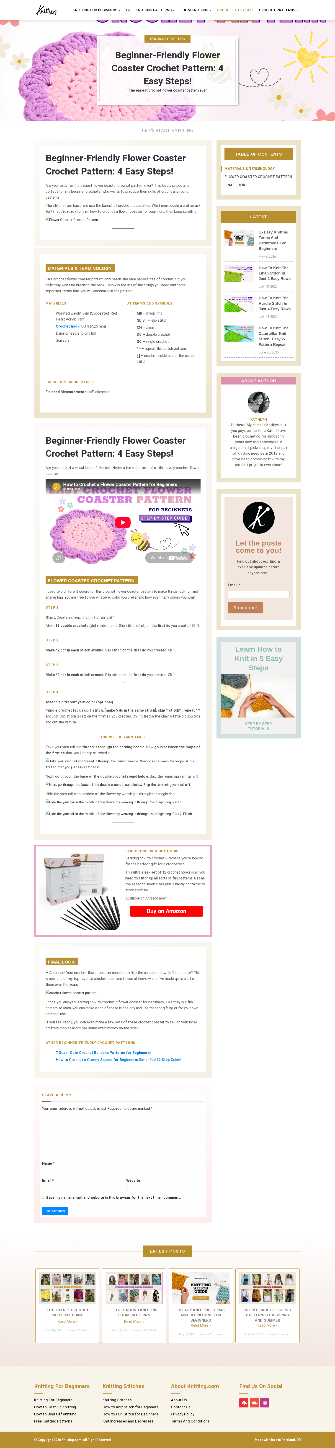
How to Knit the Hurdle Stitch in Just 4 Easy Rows (275, 303)
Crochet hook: (68, 326)
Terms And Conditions (190, 1421)
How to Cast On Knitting (55, 1407)
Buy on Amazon (166, 911)
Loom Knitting (194, 10)
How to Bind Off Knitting (55, 1414)
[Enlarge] (194, 222)
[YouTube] (254, 1402)
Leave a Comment (78, 1330)
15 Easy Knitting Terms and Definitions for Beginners (201, 1315)
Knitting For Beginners (95, 10)
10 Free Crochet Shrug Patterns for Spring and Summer (267, 1315)
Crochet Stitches (235, 10)
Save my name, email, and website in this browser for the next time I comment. (113, 1197)
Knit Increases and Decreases (128, 1421)
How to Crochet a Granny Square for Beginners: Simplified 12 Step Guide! (118, 1060)
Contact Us (181, 1407)
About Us (179, 1400)
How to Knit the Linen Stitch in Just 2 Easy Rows (275, 273)
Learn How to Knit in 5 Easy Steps (258, 658)
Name (48, 1163)
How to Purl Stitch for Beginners (130, 1414)
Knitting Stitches (117, 1400)
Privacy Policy (182, 1414)
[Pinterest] (243, 1402)
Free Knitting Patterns (149, 10)
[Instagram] (264, 1402)
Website (133, 1180)
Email (48, 1180)
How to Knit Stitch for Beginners (130, 1407)
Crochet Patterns (277, 10)
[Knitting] (46, 10)
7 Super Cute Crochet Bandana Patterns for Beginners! (103, 1053)
